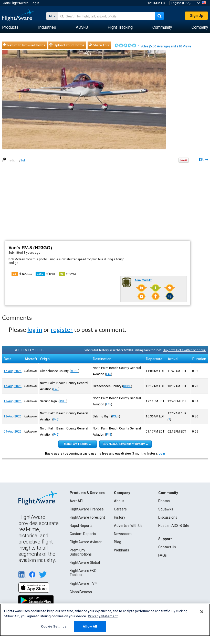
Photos (164, 501)
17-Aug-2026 (13, 371)
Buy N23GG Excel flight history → (125, 443)
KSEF (62, 401)
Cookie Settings (54, 626)
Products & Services (87, 493)
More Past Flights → (77, 443)
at (68, 274)
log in (34, 329)
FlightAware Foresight (87, 517)
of (46, 274)
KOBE (74, 371)
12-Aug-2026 (13, 401)
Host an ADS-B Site (173, 526)
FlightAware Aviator (86, 542)
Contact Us (167, 547)
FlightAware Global (85, 562)
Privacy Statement (103, 616)
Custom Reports (83, 534)
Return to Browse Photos (26, 45)
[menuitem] (10, 27)
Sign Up (196, 16)
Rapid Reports (81, 526)
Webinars (121, 550)
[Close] (201, 611)
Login (35, 3)
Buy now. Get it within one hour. (184, 350)
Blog (117, 542)
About (119, 501)
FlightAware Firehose (87, 509)
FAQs (162, 555)
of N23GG (22, 274)
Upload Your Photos (69, 45)
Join (162, 453)
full (23, 160)
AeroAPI (76, 501)
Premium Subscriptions (81, 552)
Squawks (165, 509)
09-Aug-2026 (13, 431)
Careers (120, 509)
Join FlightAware (15, 3)
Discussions (167, 517)
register (62, 329)
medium (12, 160)
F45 (108, 374)
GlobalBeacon (81, 592)
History (119, 517)
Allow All (90, 626)
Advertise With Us (128, 526)
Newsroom (123, 534)
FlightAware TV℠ (83, 583)
